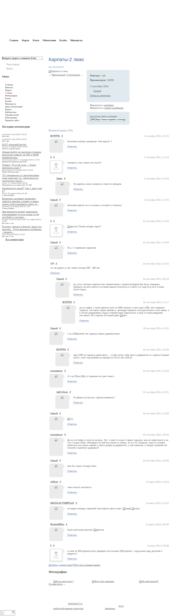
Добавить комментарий (61, 565)
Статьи (8, 93)
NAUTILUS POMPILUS (62, 503)
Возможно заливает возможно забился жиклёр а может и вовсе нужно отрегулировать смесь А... (20, 201)
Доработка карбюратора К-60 (14, 162)
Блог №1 (5, 136)
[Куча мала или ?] (63, 581)
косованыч (56, 370)
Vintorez (5, 147)
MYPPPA (55, 136)
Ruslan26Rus (57, 524)
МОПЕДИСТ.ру (75, 604)
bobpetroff (6, 134)
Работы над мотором (11, 149)
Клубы (63, 40)
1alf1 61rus (62, 392)
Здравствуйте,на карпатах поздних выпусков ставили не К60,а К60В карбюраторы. (21, 155)
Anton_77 (6, 183)
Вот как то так (8, 223)
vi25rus (54, 481)
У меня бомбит (8, 195)
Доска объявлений (13, 106)
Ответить (72, 146)
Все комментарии (15, 239)
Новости (9, 87)
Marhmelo (6, 206)
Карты (8, 109)
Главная (22, 48)
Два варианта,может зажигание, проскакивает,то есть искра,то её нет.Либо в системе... (20, 214)
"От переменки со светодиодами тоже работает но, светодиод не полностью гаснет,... (20, 178)
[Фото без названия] (103, 581)
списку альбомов (113, 108)
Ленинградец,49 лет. (11, 160)
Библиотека (10, 112)
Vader (59, 178)
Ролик (4, 193)
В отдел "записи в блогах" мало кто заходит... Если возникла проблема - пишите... (22, 229)
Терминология (12, 115)
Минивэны (110, 608)
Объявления (49, 40)
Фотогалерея (38, 48)
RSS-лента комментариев (86, 565)
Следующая (73, 75)
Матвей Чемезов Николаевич (14, 219)
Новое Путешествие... (11, 172)
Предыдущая (58, 75)
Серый (97, 91)
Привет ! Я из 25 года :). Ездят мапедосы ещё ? (19, 166)
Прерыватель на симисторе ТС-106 (17, 185)
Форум (25, 40)
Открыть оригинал (100, 95)
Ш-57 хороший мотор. (14, 144)
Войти (10, 68)
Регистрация (13, 64)
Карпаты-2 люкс (81, 48)
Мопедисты (76, 40)
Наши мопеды (58, 48)
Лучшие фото (56, 584)
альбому (109, 105)
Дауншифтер (7, 170)
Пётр (4, 234)
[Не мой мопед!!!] (149, 581)
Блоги (36, 40)
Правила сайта (12, 120)
